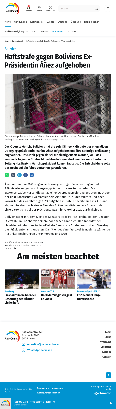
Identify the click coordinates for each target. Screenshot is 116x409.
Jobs (108, 336)
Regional (25, 31)
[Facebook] (25, 175)
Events (50, 21)
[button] (50, 8)
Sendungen (20, 21)
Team (108, 331)
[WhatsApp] (7, 175)
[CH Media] (99, 393)
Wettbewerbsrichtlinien (48, 392)
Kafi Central (36, 21)
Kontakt (106, 356)
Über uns (76, 21)
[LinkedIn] (32, 175)
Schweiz (45, 31)
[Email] (19, 175)
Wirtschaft (72, 31)
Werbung (105, 341)
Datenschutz (43, 388)
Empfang (62, 21)
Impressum (57, 388)
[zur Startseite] (12, 8)
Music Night (14, 31)
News (8, 21)
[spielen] (110, 403)
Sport (34, 31)
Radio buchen (91, 21)
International (58, 31)
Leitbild (106, 351)
